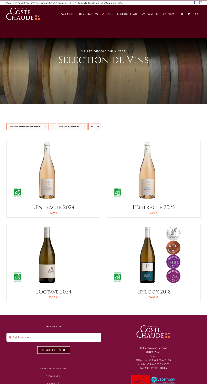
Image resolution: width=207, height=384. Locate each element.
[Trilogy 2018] (147, 226)
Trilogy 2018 (154, 291)
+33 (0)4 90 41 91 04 (160, 360)
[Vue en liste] (98, 126)
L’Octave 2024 (53, 291)
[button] (196, 14)
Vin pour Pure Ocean (54, 368)
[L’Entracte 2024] (47, 141)
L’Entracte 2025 (154, 207)
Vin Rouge (54, 375)
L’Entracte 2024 (53, 207)
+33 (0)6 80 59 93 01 (158, 364)
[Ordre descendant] (53, 126)
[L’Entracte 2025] (147, 141)
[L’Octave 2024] (47, 226)
